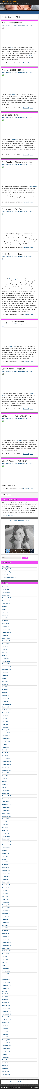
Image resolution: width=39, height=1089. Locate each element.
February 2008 (6, 1074)
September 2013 (6, 885)
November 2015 (6, 810)
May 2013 (5, 896)
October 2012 (6, 916)
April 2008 (5, 1068)
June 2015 (5, 824)
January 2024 (6, 595)
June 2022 (5, 649)
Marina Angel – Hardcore (12, 254)
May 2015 (5, 827)
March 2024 (5, 589)
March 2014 (5, 867)
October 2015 (6, 813)
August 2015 (5, 819)
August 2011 (5, 954)
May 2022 (5, 652)
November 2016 (6, 799)
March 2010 (5, 1002)
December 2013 (6, 876)
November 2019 (6, 738)
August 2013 (5, 887)
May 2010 (5, 997)
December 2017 (6, 761)
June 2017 (5, 778)
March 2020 (5, 727)
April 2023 (5, 621)
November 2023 (6, 601)
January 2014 (6, 873)
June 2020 (5, 718)
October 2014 (6, 847)
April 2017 (5, 784)
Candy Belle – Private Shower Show (16, 416)
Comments (29, 25)
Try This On (5, 566)
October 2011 (5, 948)
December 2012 (6, 910)
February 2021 (6, 695)
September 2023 (6, 606)
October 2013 (6, 882)
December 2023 (6, 598)
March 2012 (5, 933)
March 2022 (5, 658)
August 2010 (5, 988)
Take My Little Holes (7, 569)
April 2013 (5, 899)
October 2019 (6, 741)
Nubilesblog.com (28, 63)
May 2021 (5, 687)
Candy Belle (11, 346)
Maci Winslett (33, 186)
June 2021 (5, 684)
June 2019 (5, 753)
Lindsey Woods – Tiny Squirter (14, 461)
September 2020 (6, 710)
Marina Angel (13, 279)
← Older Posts (6, 495)
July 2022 (4, 646)
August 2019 (5, 747)
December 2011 (6, 942)
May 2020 (5, 721)
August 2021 (5, 678)
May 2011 (4, 962)
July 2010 (4, 991)
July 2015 (4, 822)
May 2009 (5, 1031)
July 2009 (4, 1025)
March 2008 (5, 1071)
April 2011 (5, 965)
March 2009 (5, 1037)
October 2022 (6, 638)
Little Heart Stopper (7, 572)
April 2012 (5, 931)
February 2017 (6, 790)
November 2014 (6, 844)
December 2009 (6, 1011)
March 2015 (5, 833)
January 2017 (6, 793)
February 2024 (6, 592)
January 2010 (6, 1008)
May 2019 (5, 755)
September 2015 (6, 816)
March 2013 (5, 902)
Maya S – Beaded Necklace (13, 70)
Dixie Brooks (14, 139)
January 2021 (6, 698)
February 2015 (6, 836)
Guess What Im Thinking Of (10, 577)
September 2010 (6, 985)
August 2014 (5, 853)
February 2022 (6, 661)
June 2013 (5, 893)
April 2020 (5, 724)
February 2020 (6, 730)
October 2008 (6, 1051)
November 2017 (6, 764)
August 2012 (5, 922)
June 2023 (5, 615)
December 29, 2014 (11, 324)
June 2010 (5, 994)
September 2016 (6, 804)
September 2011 (6, 951)
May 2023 (5, 618)
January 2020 (6, 733)
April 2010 (5, 999)
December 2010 (6, 977)
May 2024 (5, 586)
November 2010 (6, 979)
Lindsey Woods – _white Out (13, 369)
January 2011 (5, 974)
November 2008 (6, 1048)
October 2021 (6, 672)
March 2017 (5, 787)
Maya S (12, 94)
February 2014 (6, 870)
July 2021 (4, 681)
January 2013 (6, 908)
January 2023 (6, 629)
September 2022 (6, 641)
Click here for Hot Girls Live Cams (19, 520)
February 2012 (6, 936)
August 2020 (5, 712)
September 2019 (6, 744)
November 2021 (6, 669)
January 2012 (6, 939)
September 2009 (6, 1020)
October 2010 (6, 982)
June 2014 (5, 859)
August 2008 (5, 1057)
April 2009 (5, 1034)
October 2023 (6, 603)
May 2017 (5, 781)
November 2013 (6, 879)
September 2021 (6, 675)
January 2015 (6, 839)
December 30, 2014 (11, 164)
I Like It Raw (5, 574)
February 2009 (6, 1040)
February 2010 (6, 1005)
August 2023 (5, 609)
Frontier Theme (34, 1087)
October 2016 (6, 801)
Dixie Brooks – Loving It (11, 115)
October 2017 (6, 767)
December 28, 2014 (11, 418)
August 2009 (5, 1022)
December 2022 (6, 632)
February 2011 (6, 971)
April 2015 (5, 830)
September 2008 (6, 1054)
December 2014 (6, 842)
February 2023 (6, 626)
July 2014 (4, 856)
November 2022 (6, 635)
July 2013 (4, 890)
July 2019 (4, 750)
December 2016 (6, 796)
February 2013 (6, 905)
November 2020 (6, 704)
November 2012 (6, 913)
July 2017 (4, 776)
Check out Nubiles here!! (8, 515)
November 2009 (6, 1014)
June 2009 (5, 1028)
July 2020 (4, 715)
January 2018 (6, 758)
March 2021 (5, 692)
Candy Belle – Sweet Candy (13, 321)
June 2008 (5, 1063)
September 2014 (6, 850)
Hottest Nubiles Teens (8, 1)
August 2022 (5, 644)
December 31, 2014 (11, 25)
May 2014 (5, 862)
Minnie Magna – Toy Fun (12, 209)
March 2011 (5, 968)
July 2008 (4, 1060)
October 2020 (6, 707)
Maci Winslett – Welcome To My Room (18, 162)
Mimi (11, 47)
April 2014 (5, 865)
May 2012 (5, 928)
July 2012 (4, 925)
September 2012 (6, 919)
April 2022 (5, 655)
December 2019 (6, 735)
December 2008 (6, 1045)
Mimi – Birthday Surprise (12, 23)
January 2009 (6, 1042)
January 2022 (6, 664)
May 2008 (5, 1065)
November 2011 (6, 945)
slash (3, 25)
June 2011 (5, 959)
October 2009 (6, 1017)
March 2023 (5, 623)
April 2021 (5, 690)
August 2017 (5, 773)
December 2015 (6, 807)
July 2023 (4, 612)
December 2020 (6, 701)
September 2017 (6, 770)
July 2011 (4, 956)
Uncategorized (21, 25)
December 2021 (6, 667)
